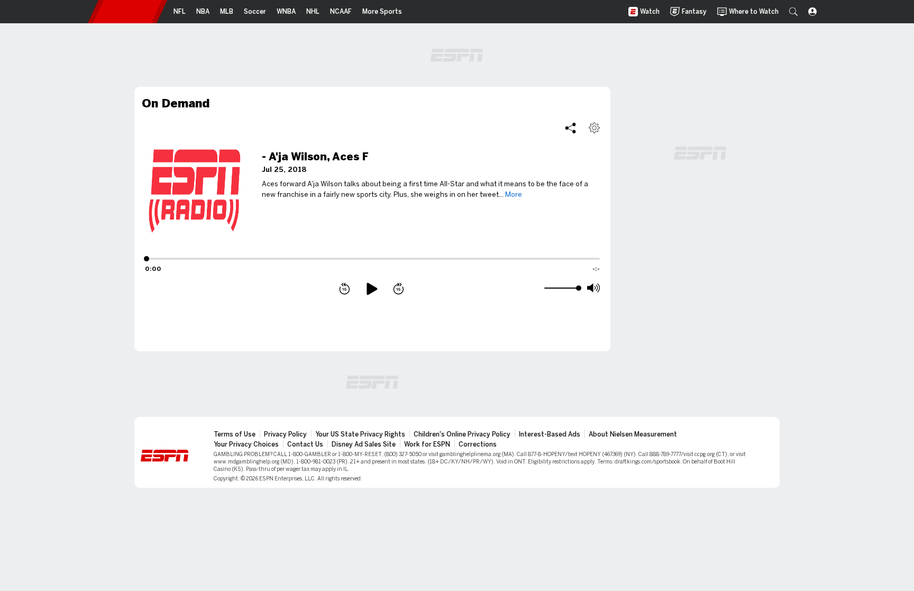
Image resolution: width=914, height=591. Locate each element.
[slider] (561, 288)
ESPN (127, 11)
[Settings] (594, 128)
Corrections (478, 444)
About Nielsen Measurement (633, 434)
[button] (793, 11)
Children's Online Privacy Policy (462, 434)
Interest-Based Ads (549, 434)
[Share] (570, 128)
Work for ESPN (427, 444)
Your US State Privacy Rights (360, 434)
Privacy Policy (285, 434)
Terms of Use (234, 434)
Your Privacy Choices (246, 444)
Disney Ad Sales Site (364, 444)
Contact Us (305, 444)
